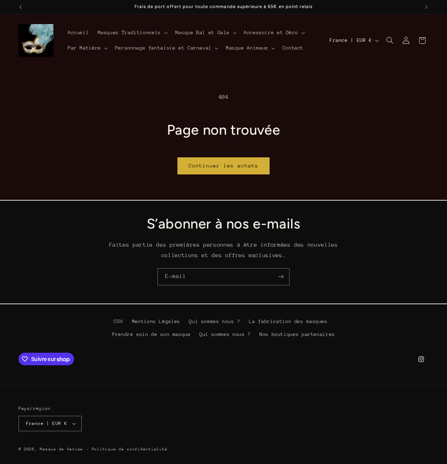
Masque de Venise (61, 449)
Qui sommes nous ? (214, 321)
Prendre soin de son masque (151, 334)
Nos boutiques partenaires (297, 334)
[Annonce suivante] (426, 7)
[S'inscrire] (281, 276)
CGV (118, 321)
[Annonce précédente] (20, 7)
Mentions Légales (156, 321)
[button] (132, 32)
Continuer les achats (224, 166)
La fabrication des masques (288, 321)
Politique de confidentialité (130, 449)
